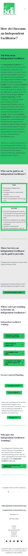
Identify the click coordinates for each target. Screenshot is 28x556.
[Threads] (18, 541)
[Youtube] (6, 541)
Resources (14, 532)
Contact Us (14, 536)
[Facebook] (10, 541)
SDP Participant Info (14, 530)
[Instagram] (14, 541)
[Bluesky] (21, 541)
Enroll (14, 528)
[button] (14, 292)
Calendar (14, 534)
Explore (14, 526)
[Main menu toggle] (25, 9)
